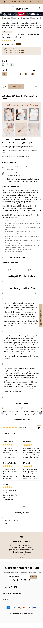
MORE (6, 599)
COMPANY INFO (10, 587)
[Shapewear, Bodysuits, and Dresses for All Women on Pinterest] (22, 580)
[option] (21, 14)
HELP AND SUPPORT (12, 593)
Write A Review (9, 433)
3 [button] (22, 557)
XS (4, 74)
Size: (21, 70)
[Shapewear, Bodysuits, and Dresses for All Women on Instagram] (14, 580)
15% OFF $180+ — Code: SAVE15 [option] (21, 2)
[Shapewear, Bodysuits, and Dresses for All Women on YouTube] (25, 580)
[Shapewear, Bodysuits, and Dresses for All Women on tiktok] (29, 580)
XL (26, 74)
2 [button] (20, 557)
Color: (5, 61)
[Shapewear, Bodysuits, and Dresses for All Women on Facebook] (18, 580)
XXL (33, 74)
